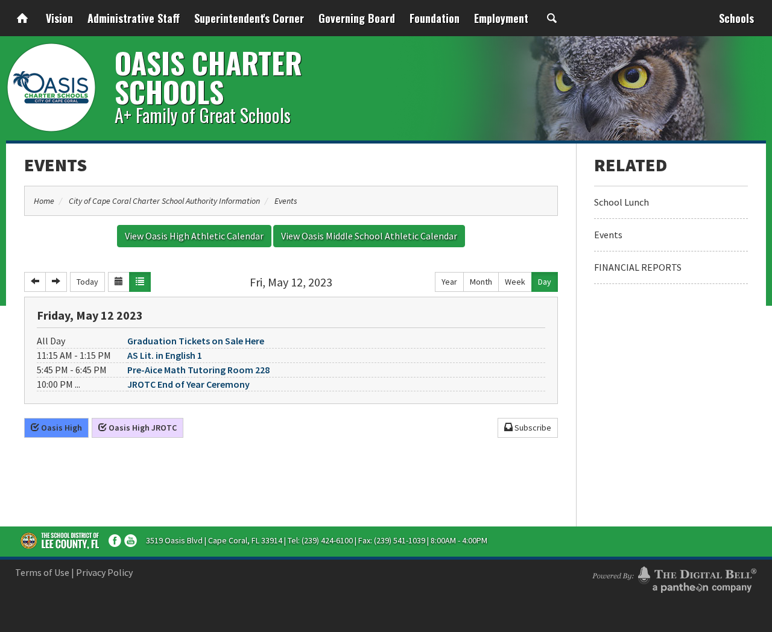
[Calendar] (119, 282)
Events (55, 164)
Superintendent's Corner (249, 18)
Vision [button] (59, 18)
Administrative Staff (133, 18)
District (60, 540)
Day (544, 281)
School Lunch (621, 202)
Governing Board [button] (356, 18)
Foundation (435, 18)
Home (22, 18)
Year (449, 281)
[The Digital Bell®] (674, 578)
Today (87, 281)
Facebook (115, 540)
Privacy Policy (104, 572)
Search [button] (552, 18)
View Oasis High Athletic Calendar (194, 236)
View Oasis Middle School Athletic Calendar (369, 236)
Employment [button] (501, 18)
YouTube (130, 540)
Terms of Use (42, 572)
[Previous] (35, 282)
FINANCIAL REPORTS (638, 267)
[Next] (56, 282)
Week (515, 281)
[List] (140, 282)
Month (481, 281)
